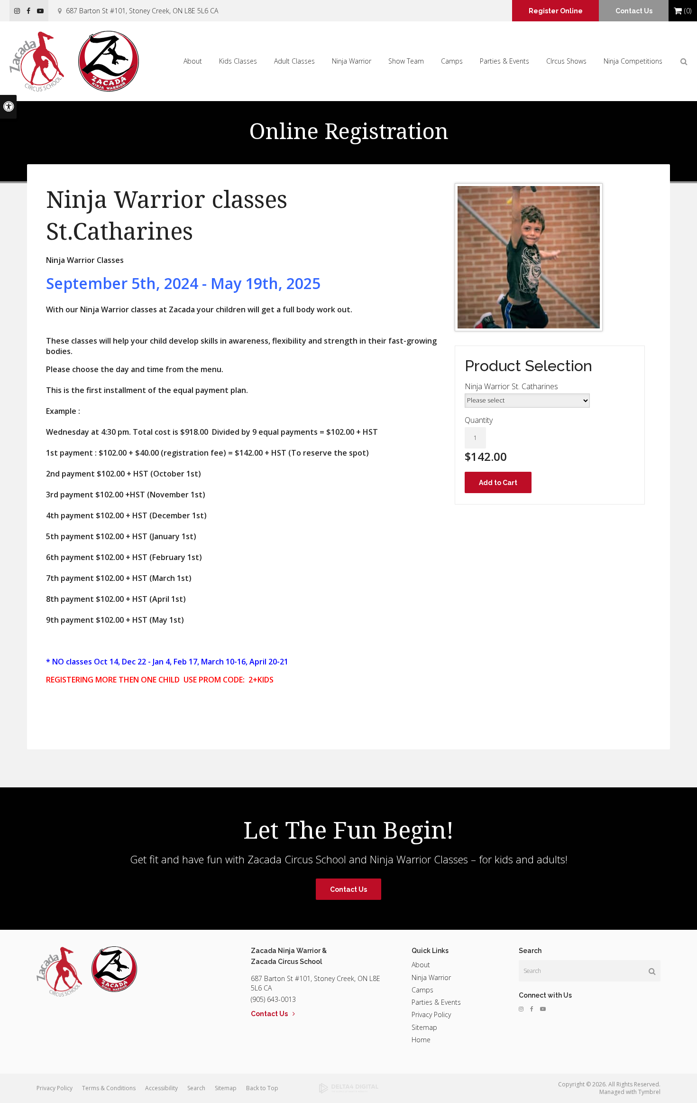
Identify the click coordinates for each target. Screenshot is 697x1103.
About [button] (192, 60)
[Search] (652, 971)
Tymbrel (649, 1092)
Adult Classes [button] (294, 60)
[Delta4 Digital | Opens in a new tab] (348, 1088)
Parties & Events (436, 1002)
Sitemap (424, 1027)
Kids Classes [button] (238, 60)
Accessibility (161, 1088)
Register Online (556, 11)
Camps (452, 60)
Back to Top (262, 1088)
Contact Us (633, 11)
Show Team (406, 60)
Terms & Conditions (109, 1088)
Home (421, 1039)
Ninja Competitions (633, 60)
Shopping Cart (678, 11)
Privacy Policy (431, 1014)
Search (196, 1088)
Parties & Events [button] (504, 60)
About (421, 964)
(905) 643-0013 (273, 999)
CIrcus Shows (566, 60)
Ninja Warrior (431, 977)
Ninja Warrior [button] (351, 60)
